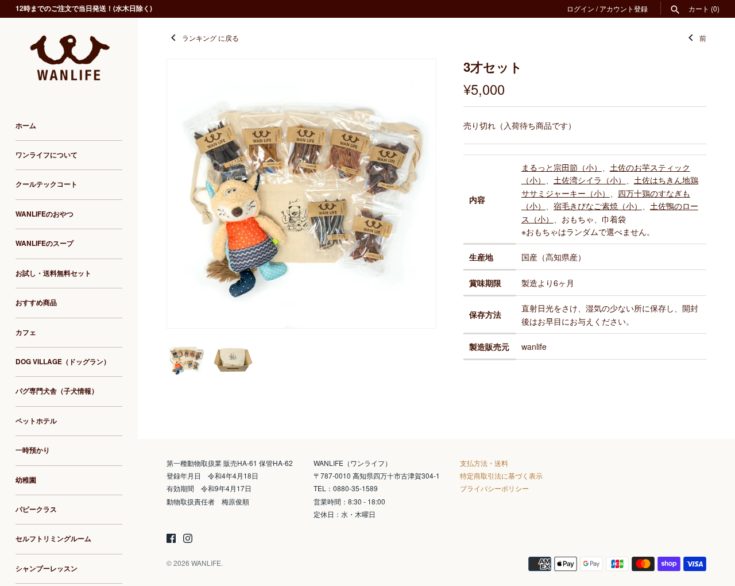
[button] (411, 193)
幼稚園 (26, 480)
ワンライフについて (47, 155)
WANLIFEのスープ (45, 243)
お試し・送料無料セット (53, 273)
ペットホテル (36, 421)
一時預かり (33, 450)
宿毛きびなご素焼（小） (598, 205)
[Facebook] (171, 539)
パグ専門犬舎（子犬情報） (57, 391)
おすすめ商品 (36, 302)
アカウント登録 (623, 8)
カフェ (26, 332)
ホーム (26, 125)
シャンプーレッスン (47, 568)
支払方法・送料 (484, 463)
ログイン (580, 8)
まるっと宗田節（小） (561, 167)
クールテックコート (47, 185)
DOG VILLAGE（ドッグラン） (63, 362)
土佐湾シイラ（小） (590, 180)
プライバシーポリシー (494, 488)
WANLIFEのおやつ (45, 214)
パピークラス (36, 509)
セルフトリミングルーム (53, 538)
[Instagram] (187, 539)
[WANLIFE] (69, 58)
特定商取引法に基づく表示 (501, 475)
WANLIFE (206, 563)
